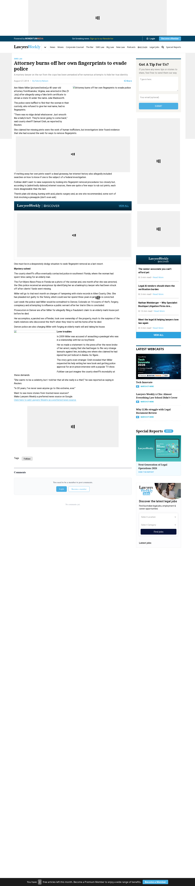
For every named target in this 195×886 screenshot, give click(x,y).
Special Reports (173, 47)
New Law (120, 47)
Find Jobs (158, 531)
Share (129, 81)
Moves (61, 47)
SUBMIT (158, 106)
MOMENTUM (34, 38)
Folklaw (27, 459)
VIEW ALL (124, 205)
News (52, 47)
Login (152, 38)
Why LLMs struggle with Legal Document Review (153, 411)
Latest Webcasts (150, 348)
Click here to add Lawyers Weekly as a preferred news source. (45, 400)
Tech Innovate (144, 382)
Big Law (110, 47)
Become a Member (170, 38)
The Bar (90, 47)
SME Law (100, 47)
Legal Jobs (154, 47)
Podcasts (131, 47)
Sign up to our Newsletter (101, 38)
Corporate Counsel (75, 47)
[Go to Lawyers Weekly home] (27, 47)
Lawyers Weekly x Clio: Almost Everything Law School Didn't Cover (156, 396)
